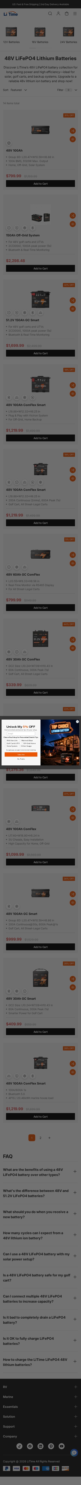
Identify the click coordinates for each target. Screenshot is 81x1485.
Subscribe (21, 754)
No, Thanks (21, 759)
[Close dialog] (77, 721)
